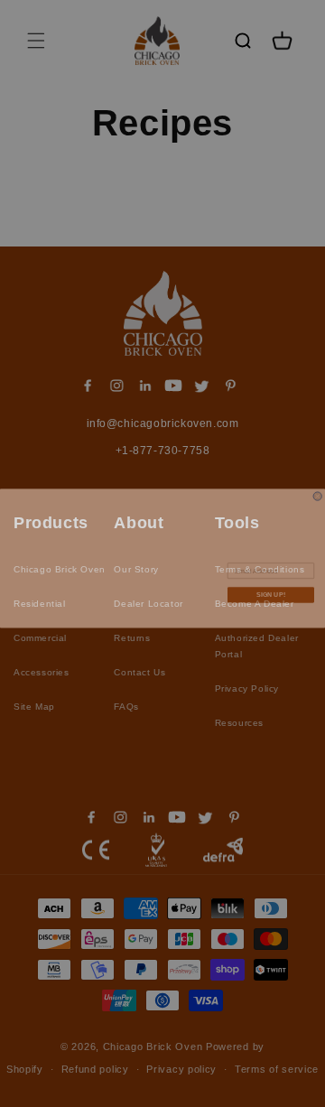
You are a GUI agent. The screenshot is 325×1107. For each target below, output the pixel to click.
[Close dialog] (317, 492)
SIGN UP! (271, 590)
